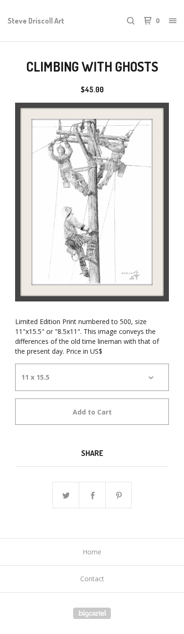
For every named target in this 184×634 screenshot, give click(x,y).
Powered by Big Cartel (92, 613)
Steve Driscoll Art (36, 20)
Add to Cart (92, 411)
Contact (92, 578)
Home (92, 551)
